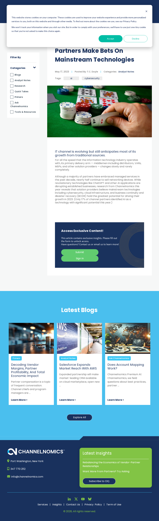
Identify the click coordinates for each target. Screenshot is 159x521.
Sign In (80, 258)
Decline (135, 38)
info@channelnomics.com (27, 476)
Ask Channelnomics (119, 358)
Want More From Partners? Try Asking (106, 471)
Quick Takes (21, 91)
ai (71, 78)
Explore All (79, 417)
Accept (110, 38)
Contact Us (73, 504)
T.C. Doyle (92, 71)
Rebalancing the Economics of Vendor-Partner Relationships (111, 464)
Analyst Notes (22, 80)
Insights (57, 504)
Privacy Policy (93, 504)
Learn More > (19, 400)
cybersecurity (92, 78)
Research (20, 85)
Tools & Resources (25, 111)
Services (43, 504)
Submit (79, 252)
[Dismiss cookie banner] (146, 12)
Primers (19, 97)
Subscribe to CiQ (99, 481)
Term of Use (113, 504)
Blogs (18, 74)
